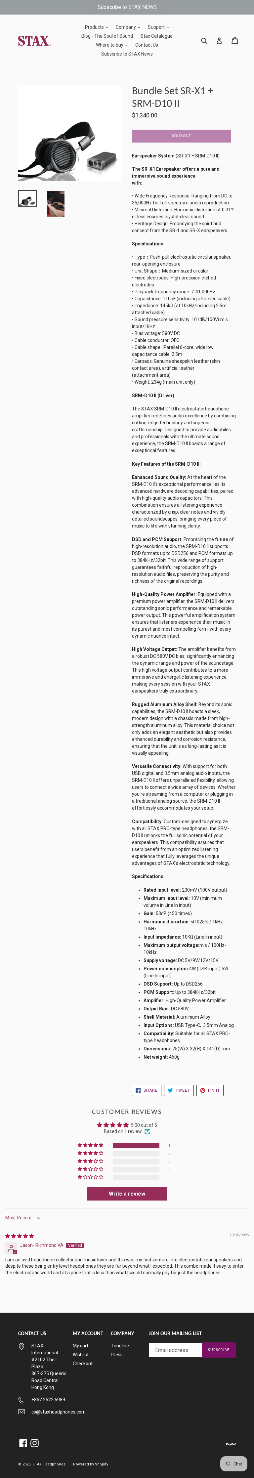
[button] (91, 1145)
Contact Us (146, 45)
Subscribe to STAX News (127, 54)
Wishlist (81, 1354)
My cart (80, 1345)
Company (130, 27)
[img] (19, 1236)
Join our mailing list (175, 1333)
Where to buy (113, 45)
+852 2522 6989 (48, 1399)
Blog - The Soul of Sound (107, 36)
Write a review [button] (127, 1194)
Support (160, 27)
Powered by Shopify (90, 1464)
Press (117, 1354)
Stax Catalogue (157, 36)
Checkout (83, 1363)
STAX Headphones (48, 1464)
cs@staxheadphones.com (58, 1412)
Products (98, 27)
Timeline (120, 1345)
